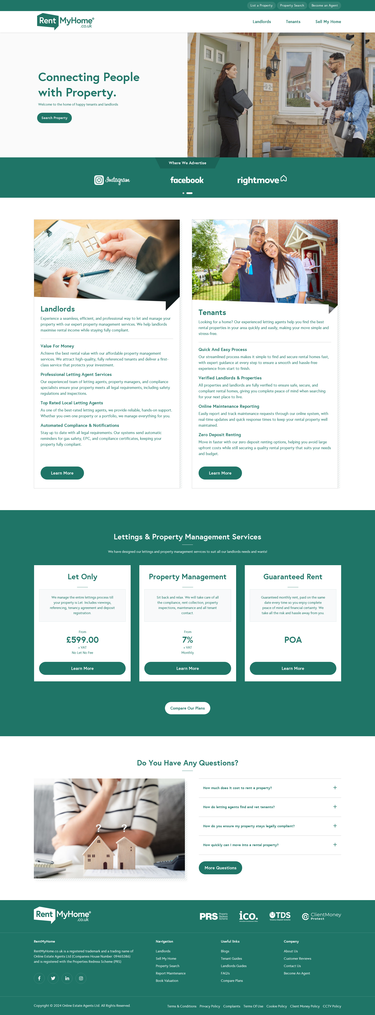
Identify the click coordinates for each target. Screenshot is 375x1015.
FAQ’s (225, 973)
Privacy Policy (210, 1006)
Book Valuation (167, 981)
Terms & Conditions (181, 1006)
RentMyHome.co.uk (48, 951)
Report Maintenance (171, 973)
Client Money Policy (305, 1006)
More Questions (221, 868)
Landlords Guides (234, 966)
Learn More (62, 473)
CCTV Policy (332, 1006)
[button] (183, 193)
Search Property (54, 118)
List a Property (261, 5)
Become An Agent (297, 973)
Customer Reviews (297, 958)
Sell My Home (328, 21)
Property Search (292, 5)
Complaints (231, 1006)
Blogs (225, 951)
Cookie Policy (276, 1006)
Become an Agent (325, 5)
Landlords (262, 21)
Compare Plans (232, 981)
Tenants (293, 21)
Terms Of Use (253, 1006)
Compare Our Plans (187, 708)
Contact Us (292, 966)
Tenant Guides (231, 958)
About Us (291, 951)
